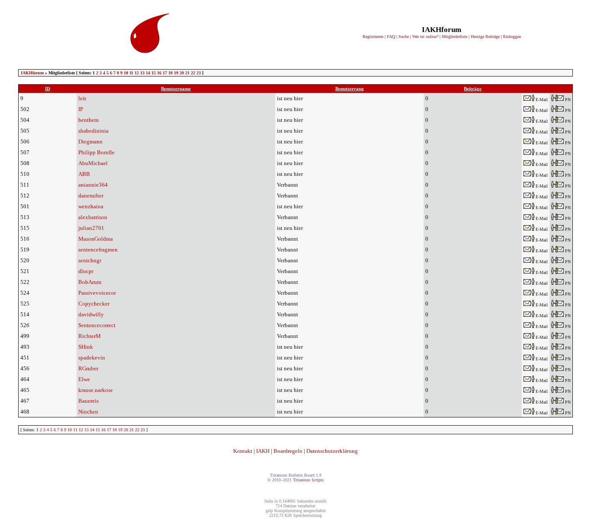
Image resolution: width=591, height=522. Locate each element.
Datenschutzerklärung (332, 451)
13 (142, 72)
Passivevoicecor (97, 293)
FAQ (391, 36)
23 (198, 72)
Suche (403, 36)
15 (153, 72)
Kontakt (242, 451)
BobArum (89, 282)
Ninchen (88, 411)
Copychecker (93, 303)
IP (80, 109)
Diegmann (90, 141)
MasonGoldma (95, 239)
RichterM (89, 336)
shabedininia (93, 130)
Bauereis (88, 401)
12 (137, 72)
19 (176, 72)
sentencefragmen (98, 249)
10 (126, 72)
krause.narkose (95, 390)
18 (170, 72)
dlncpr (85, 271)
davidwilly (91, 314)
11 (131, 72)
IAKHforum (32, 72)
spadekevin (91, 357)
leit (82, 98)
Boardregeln (287, 451)
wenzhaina (90, 206)
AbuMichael (93, 163)
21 (187, 72)
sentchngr (89, 260)
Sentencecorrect (97, 325)
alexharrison (92, 217)
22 (193, 72)
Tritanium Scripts (308, 479)
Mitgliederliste (454, 36)
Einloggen (512, 36)
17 (165, 72)
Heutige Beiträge (485, 36)
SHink (85, 347)
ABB (84, 174)
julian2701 (91, 228)
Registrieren (373, 36)
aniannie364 (93, 184)
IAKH (263, 451)
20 (182, 72)
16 (159, 72)
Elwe (84, 379)
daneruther (90, 195)
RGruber (88, 368)
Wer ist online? (425, 36)
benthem (88, 120)
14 (148, 72)
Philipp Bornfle (96, 152)
